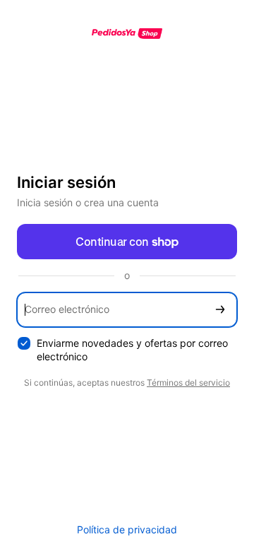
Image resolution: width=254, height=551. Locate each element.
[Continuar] (220, 309)
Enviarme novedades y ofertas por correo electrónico (132, 349)
